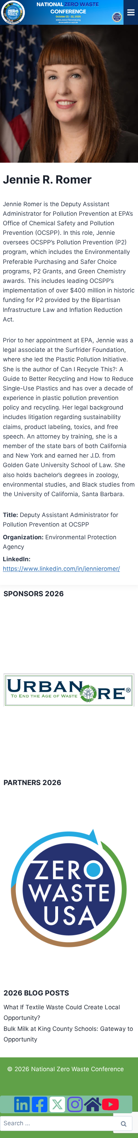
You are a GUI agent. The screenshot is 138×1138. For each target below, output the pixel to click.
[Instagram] (75, 1104)
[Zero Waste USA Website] (93, 1104)
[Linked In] (22, 1104)
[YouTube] (110, 1104)
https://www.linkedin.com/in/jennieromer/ (61, 568)
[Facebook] (39, 1104)
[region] (69, 690)
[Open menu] (130, 12)
